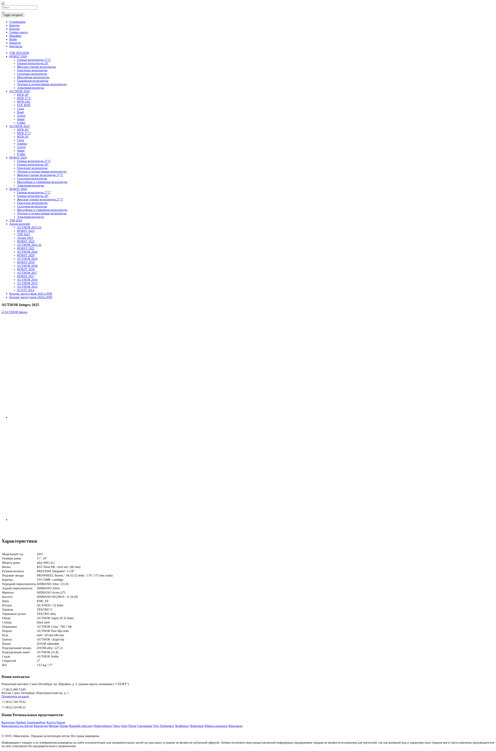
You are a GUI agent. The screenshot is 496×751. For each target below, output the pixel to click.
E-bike (21, 122)
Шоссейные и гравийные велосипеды (42, 182)
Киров (61, 722)
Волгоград (9, 722)
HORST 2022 (25, 241)
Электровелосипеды (30, 87)
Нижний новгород (81, 726)
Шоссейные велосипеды (33, 77)
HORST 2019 (25, 262)
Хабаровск (167, 726)
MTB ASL (23, 101)
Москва (54, 726)
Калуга (51, 722)
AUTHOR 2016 (27, 279)
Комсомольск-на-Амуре (17, 726)
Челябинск (182, 726)
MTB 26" (23, 129)
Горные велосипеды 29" (33, 63)
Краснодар (41, 726)
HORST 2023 (25, 230)
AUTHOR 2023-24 (29, 227)
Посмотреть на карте (15, 696)
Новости (15, 42)
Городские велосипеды (32, 70)
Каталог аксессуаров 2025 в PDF (31, 293)
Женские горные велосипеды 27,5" (40, 175)
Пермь (63, 726)
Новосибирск (103, 726)
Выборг (21, 722)
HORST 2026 (18, 56)
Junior (21, 119)
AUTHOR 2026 (19, 91)
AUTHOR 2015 (27, 283)
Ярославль (235, 726)
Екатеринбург (36, 722)
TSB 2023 (23, 234)
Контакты (15, 46)
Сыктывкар (144, 726)
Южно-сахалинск (216, 726)
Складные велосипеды (32, 73)
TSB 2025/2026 (19, 52)
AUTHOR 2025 (19, 126)
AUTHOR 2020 (27, 251)
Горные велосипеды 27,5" (34, 161)
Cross (20, 108)
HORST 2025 (18, 157)
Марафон (15, 35)
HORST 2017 (25, 276)
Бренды (14, 25)
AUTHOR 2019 (27, 258)
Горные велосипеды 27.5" (34, 59)
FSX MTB (23, 105)
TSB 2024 (15, 220)
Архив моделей (19, 224)
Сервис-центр (18, 32)
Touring (22, 143)
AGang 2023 (25, 237)
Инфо (13, 39)
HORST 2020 (25, 255)
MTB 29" (23, 94)
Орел (124, 726)
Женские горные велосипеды (36, 66)
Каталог (14, 28)
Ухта (156, 726)
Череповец (197, 726)
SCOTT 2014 (25, 290)
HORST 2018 (25, 269)
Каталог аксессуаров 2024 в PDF (31, 297)
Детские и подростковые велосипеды (41, 84)
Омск (116, 726)
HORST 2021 (25, 248)
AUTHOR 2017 (27, 272)
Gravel (21, 115)
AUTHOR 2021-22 (29, 244)
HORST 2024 (18, 189)
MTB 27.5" (24, 98)
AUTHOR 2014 (27, 286)
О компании (17, 21)
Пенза (132, 726)
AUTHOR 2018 (27, 265)
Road (20, 112)
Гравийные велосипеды (32, 80)
